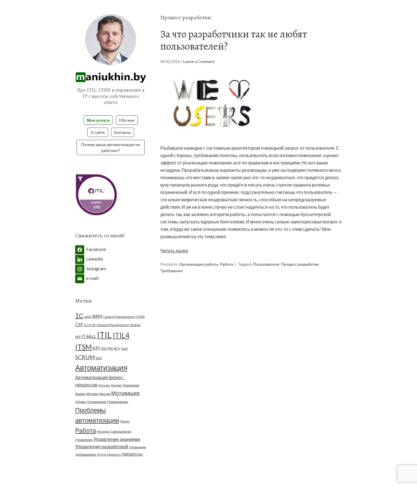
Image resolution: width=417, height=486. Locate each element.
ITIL (104, 335)
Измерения (131, 385)
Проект (125, 421)
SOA (99, 358)
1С (79, 315)
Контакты (122, 132)
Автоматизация (101, 367)
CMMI (140, 316)
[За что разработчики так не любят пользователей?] (211, 140)
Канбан (80, 394)
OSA (104, 348)
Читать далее (174, 250)
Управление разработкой (101, 446)
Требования (171, 270)
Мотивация (125, 393)
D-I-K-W (90, 325)
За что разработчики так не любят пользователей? (233, 40)
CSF (79, 324)
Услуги (101, 454)
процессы (132, 454)
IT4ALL (88, 336)
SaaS (124, 348)
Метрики (92, 394)
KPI (96, 347)
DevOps (135, 325)
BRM (97, 316)
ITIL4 (121, 335)
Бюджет (116, 385)
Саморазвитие (120, 431)
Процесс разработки (300, 264)
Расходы (103, 431)
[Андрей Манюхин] (110, 79)
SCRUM (85, 357)
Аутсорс (104, 385)
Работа (226, 264)
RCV (117, 348)
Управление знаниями (116, 439)
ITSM (83, 347)
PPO (110, 348)
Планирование (117, 401)
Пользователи (266, 264)
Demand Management (112, 325)
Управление (83, 439)
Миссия (104, 394)
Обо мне (127, 120)
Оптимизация (96, 401)
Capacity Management (119, 316)
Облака (80, 401)
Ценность (114, 454)
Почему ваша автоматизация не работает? (110, 147)
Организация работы (198, 264)
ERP (78, 337)
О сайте (97, 132)
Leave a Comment (199, 61)
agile (87, 316)
